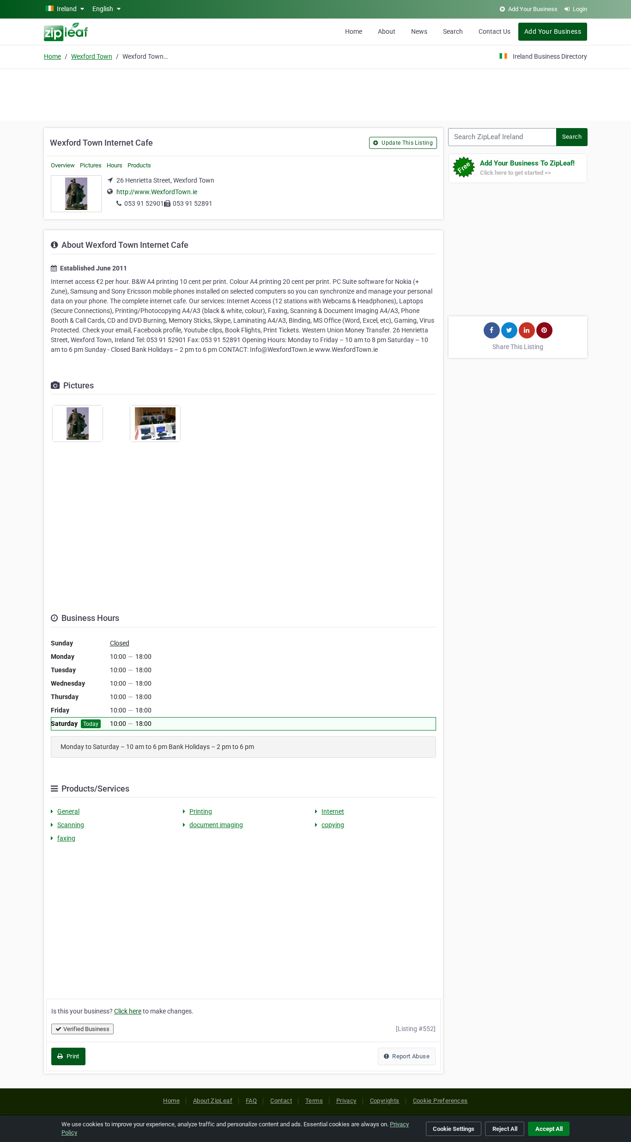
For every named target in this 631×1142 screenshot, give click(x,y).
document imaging (216, 825)
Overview (63, 165)
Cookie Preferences (440, 1100)
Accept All (549, 1128)
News (419, 31)
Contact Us (494, 31)
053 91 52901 (144, 203)
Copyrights (385, 1100)
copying (333, 825)
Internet (333, 811)
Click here (127, 1011)
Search (453, 31)
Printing (200, 811)
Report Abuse (410, 1056)
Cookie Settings (453, 1128)
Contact (281, 1100)
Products (139, 165)
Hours (114, 165)
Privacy (346, 1100)
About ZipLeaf (212, 1100)
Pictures (91, 165)
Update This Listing (406, 143)
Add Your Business (552, 31)
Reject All (504, 1128)
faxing (66, 838)
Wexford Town (91, 56)
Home (353, 31)
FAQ (251, 1100)
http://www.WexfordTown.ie (156, 192)
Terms (314, 1100)
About (386, 31)
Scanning (70, 825)
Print (72, 1056)
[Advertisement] (315, 93)
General (68, 811)
